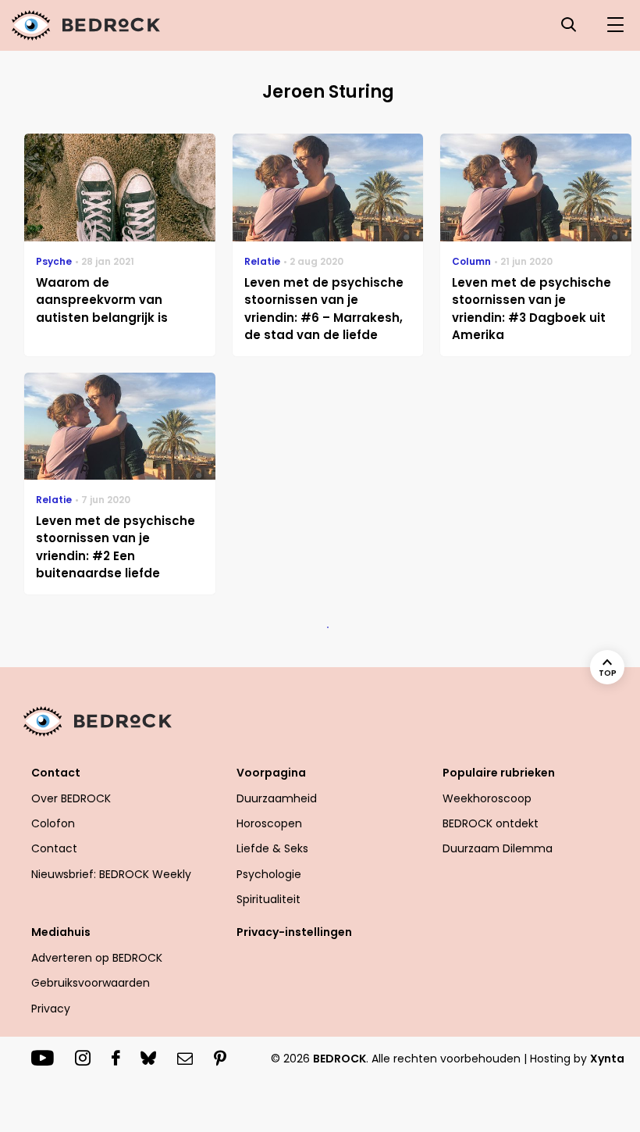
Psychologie (268, 874)
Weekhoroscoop (487, 798)
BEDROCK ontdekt (491, 823)
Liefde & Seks (272, 848)
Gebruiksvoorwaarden (90, 983)
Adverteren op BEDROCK (96, 958)
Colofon (53, 823)
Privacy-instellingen (294, 932)
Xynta (607, 1058)
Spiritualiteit (268, 899)
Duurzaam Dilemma (498, 848)
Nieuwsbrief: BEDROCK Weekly (111, 874)
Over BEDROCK (71, 798)
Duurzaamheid (276, 798)
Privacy (50, 1008)
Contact (54, 848)
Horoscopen (269, 823)
